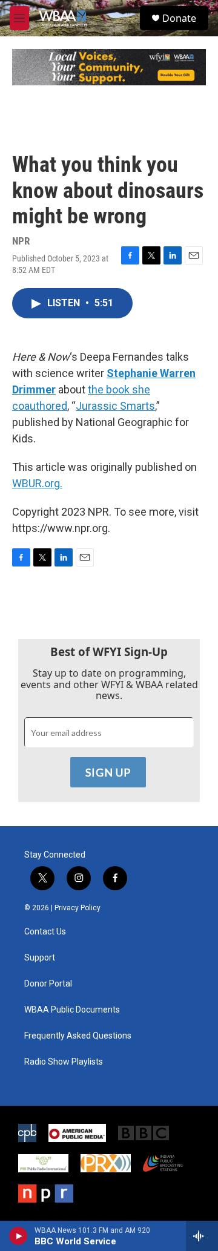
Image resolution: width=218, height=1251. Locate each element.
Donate (179, 18)
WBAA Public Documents (72, 1009)
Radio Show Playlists (63, 1061)
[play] (18, 1236)
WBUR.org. (37, 483)
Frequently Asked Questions (77, 1035)
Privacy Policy (77, 908)
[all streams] (202, 1236)
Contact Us (45, 931)
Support (39, 957)
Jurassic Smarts (115, 405)
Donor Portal (48, 983)
